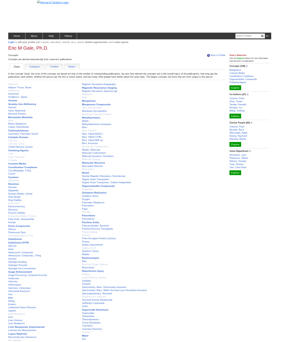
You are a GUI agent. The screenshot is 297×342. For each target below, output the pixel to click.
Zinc (84, 339)
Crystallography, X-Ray (19, 170)
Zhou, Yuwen (235, 101)
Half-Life (12, 246)
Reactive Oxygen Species (95, 264)
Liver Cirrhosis (15, 320)
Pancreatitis (88, 205)
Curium (11, 173)
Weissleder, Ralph (238, 133)
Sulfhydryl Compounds (93, 303)
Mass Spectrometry (92, 107)
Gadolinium (15, 239)
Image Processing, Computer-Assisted (27, 275)
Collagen (12, 160)
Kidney (11, 301)
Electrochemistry (16, 206)
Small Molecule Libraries (94, 277)
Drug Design (14, 197)
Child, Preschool (16, 157)
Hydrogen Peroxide (17, 265)
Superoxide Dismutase (95, 309)
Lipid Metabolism (16, 314)
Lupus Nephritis (17, 333)
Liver (10, 317)
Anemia (12, 100)
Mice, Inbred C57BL (92, 137)
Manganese (89, 100)
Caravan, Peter (236, 98)
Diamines (13, 184)
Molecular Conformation (94, 153)
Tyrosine (86, 332)
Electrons (13, 209)
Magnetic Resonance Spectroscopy (99, 91)
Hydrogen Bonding (17, 262)
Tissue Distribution (91, 322)
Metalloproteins (91, 117)
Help (51, 36)
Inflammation (14, 284)
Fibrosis (12, 229)
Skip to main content (14, 4)
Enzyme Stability (16, 213)
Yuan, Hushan (236, 164)
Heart (11, 249)
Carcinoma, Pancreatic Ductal (23, 134)
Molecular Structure (93, 162)
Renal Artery (88, 267)
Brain (10, 120)
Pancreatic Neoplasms (93, 202)
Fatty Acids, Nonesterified (21, 219)
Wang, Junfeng (236, 110)
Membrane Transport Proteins (97, 114)
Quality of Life (89, 248)
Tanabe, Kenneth (237, 104)
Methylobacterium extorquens (96, 124)
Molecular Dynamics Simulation (97, 156)
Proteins (86, 235)
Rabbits (86, 254)
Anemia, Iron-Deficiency (22, 104)
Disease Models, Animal (20, 193)
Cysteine (13, 177)
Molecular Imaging (91, 159)
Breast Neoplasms (17, 123)
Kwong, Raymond (238, 136)
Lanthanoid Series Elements (22, 307)
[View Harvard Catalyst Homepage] (53, 2)
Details (71, 66)
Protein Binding (89, 232)
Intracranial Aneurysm (19, 291)
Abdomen (13, 84)
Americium (13, 94)
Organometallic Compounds (98, 186)
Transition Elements (92, 329)
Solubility (86, 281)
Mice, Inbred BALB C (92, 134)
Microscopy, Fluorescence (95, 146)
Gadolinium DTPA (18, 242)
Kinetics (12, 304)
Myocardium (88, 169)
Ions (10, 294)
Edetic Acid (14, 203)
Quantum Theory (90, 251)
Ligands (12, 310)
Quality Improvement (92, 244)
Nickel (85, 172)
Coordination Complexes (22, 167)
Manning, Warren (237, 139)
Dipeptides (13, 190)
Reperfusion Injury (93, 271)
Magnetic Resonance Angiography (99, 84)
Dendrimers (14, 180)
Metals (85, 121)
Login (11, 42)
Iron (10, 297)
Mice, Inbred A (89, 130)
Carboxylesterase (18, 130)
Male (84, 97)
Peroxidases (88, 219)
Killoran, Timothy (237, 161)
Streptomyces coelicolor (94, 296)
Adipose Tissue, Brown (19, 87)
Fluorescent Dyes (17, 232)
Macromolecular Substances (22, 337)
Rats (84, 261)
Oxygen (86, 199)
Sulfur (85, 306)
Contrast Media (17, 163)
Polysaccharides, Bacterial (95, 225)
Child (10, 153)
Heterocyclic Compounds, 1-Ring (24, 255)
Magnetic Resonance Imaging (99, 87)
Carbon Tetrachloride (18, 127)
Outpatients (88, 189)
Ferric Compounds (19, 226)
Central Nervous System (20, 147)
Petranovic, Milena (238, 158)
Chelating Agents (18, 150)
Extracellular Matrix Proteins (22, 216)
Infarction (13, 281)
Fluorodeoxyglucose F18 (20, 235)
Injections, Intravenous (19, 288)
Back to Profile (218, 55)
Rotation (86, 274)
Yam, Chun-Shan (237, 167)
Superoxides (88, 313)
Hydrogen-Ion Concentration (22, 268)
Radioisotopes (90, 257)
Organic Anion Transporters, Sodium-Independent (106, 182)
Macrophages (15, 340)
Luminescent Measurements (22, 330)
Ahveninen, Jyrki (237, 155)
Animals (12, 107)
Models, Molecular (91, 150)
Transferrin (87, 325)
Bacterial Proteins (17, 113)
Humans (12, 259)
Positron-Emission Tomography (97, 228)
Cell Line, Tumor (16, 143)
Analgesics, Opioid (17, 97)
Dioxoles (12, 187)
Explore (235, 87)
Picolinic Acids (90, 222)
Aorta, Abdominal (16, 110)
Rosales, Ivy (235, 107)
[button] (267, 36)
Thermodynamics (90, 319)
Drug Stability (15, 200)
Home (17, 36)
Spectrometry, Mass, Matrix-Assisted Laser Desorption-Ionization (114, 290)
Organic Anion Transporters (95, 179)
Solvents (86, 284)
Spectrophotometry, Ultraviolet (97, 293)
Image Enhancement (20, 271)
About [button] (34, 36)
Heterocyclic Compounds (20, 252)
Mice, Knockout (90, 143)
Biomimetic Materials (20, 117)
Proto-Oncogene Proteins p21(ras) (99, 238)
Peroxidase (88, 215)
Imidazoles (13, 278)
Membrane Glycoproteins (94, 111)
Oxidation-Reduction (94, 192)
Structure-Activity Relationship (97, 300)
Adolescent (13, 90)
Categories (34, 66)
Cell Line (12, 140)
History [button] (68, 36)
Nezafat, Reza (236, 129)
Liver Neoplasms (16, 323)
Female (12, 222)
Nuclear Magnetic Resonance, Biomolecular (103, 176)
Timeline (54, 66)
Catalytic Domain (18, 137)
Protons (86, 241)
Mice (84, 127)
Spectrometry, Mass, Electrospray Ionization (104, 287)
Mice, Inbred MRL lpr (92, 140)
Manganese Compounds (96, 104)
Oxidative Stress (90, 196)
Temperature (88, 316)
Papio (85, 209)
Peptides (86, 212)
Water (85, 335)
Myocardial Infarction (92, 166)
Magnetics (87, 94)
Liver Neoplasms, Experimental (26, 327)
